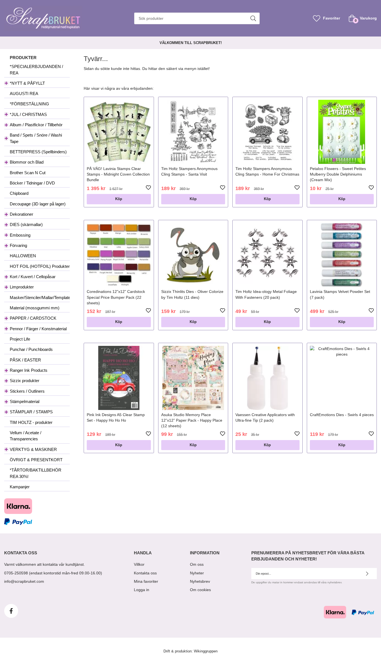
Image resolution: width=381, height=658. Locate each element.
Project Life (20, 339)
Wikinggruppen (206, 651)
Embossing (20, 235)
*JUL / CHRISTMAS (28, 114)
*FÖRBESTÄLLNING (29, 103)
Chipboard (19, 193)
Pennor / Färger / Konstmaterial (38, 328)
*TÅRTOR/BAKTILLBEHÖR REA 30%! (35, 473)
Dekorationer (21, 214)
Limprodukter (22, 287)
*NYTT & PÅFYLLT (27, 83)
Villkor (139, 564)
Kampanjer (20, 486)
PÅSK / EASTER (25, 360)
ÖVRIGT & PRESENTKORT (36, 459)
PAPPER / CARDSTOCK (33, 318)
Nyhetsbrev (200, 581)
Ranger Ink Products (28, 370)
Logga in (141, 589)
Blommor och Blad (27, 162)
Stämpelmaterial (24, 401)
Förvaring (18, 245)
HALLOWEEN (23, 255)
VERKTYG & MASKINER (33, 449)
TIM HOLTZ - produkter (31, 422)
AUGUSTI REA (24, 93)
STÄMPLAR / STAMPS (31, 411)
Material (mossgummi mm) (34, 307)
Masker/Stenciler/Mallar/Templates (40, 297)
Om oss (197, 564)
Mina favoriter (146, 581)
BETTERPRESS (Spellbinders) (38, 151)
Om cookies (200, 589)
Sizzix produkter (24, 380)
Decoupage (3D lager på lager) (38, 203)
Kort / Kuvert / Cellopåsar (33, 276)
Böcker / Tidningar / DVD (32, 183)
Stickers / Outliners (27, 391)
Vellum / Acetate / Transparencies (25, 435)
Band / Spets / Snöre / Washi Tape (36, 138)
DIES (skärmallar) (26, 224)
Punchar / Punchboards (31, 349)
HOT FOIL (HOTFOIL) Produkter (40, 266)
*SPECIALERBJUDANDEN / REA (36, 69)
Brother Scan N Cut (27, 172)
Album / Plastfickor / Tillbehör (36, 124)
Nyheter (197, 573)
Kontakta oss (145, 573)
